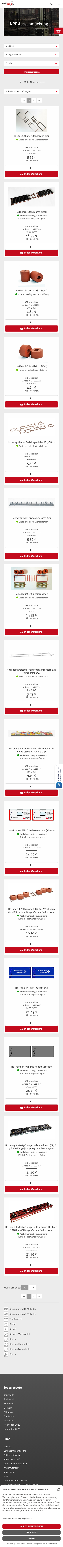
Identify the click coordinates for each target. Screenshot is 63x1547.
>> (39, 100)
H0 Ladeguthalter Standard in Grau (31, 136)
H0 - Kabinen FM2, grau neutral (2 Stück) (31, 1066)
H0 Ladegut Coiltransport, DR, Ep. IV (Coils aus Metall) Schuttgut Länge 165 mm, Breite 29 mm (31, 911)
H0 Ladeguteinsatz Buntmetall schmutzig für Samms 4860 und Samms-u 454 (32, 750)
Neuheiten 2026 (12, 1429)
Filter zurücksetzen (32, 72)
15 (25, 1287)
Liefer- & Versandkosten (16, 1463)
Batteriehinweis (12, 1455)
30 (33, 1287)
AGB (6, 1476)
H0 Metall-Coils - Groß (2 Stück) (31, 290)
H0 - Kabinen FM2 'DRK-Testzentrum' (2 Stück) (32, 830)
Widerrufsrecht (11, 1467)
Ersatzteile (9, 1416)
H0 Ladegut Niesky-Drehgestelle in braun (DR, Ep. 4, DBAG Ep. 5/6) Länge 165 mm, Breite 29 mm (31, 1229)
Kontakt (7, 1446)
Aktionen (8, 1412)
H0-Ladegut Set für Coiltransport (31, 594)
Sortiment (9, 1399)
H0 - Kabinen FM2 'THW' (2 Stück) (31, 987)
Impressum (9, 1472)
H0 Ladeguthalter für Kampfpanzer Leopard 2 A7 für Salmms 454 (31, 671)
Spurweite (9, 1394)
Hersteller (9, 1403)
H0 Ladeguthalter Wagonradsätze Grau (32, 518)
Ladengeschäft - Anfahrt (16, 1480)
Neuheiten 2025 (12, 1424)
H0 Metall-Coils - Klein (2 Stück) (31, 366)
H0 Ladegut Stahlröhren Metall (31, 211)
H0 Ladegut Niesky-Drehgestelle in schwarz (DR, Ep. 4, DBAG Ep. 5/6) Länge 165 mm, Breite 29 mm (31, 1147)
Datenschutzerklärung (15, 1450)
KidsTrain (8, 1420)
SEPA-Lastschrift (12, 1459)
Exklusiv (8, 1407)
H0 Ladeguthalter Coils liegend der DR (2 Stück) (31, 442)
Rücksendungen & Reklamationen (21, 1484)
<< (24, 100)
